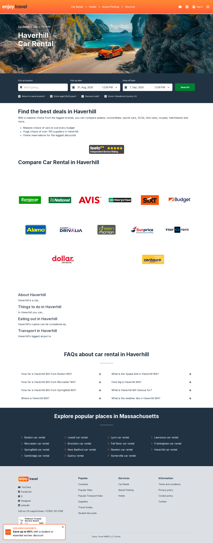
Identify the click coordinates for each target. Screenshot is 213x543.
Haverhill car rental (165, 449)
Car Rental (77, 6)
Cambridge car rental (36, 455)
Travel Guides (85, 507)
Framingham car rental (167, 443)
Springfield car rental (36, 449)
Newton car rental (122, 449)
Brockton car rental (79, 443)
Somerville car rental (123, 455)
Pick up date (76, 80)
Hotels (92, 6)
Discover (130, 6)
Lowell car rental (78, 437)
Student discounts (87, 513)
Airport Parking (110, 6)
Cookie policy (166, 495)
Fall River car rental (122, 443)
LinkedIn (25, 505)
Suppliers (83, 501)
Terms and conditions (170, 484)
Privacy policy (166, 490)
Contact (163, 501)
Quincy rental (76, 455)
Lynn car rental (120, 437)
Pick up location (25, 80)
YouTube (26, 487)
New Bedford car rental (82, 449)
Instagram (25, 500)
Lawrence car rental (166, 437)
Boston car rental (34, 437)
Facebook (26, 491)
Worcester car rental (36, 443)
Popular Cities (85, 490)
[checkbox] (19, 96)
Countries (83, 484)
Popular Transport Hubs (90, 495)
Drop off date (129, 80)
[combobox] (44, 87)
